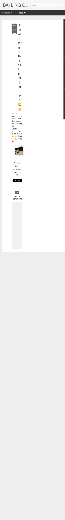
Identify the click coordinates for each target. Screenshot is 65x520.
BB (17, 175)
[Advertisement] (39, 71)
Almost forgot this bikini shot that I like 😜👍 (20, 67)
